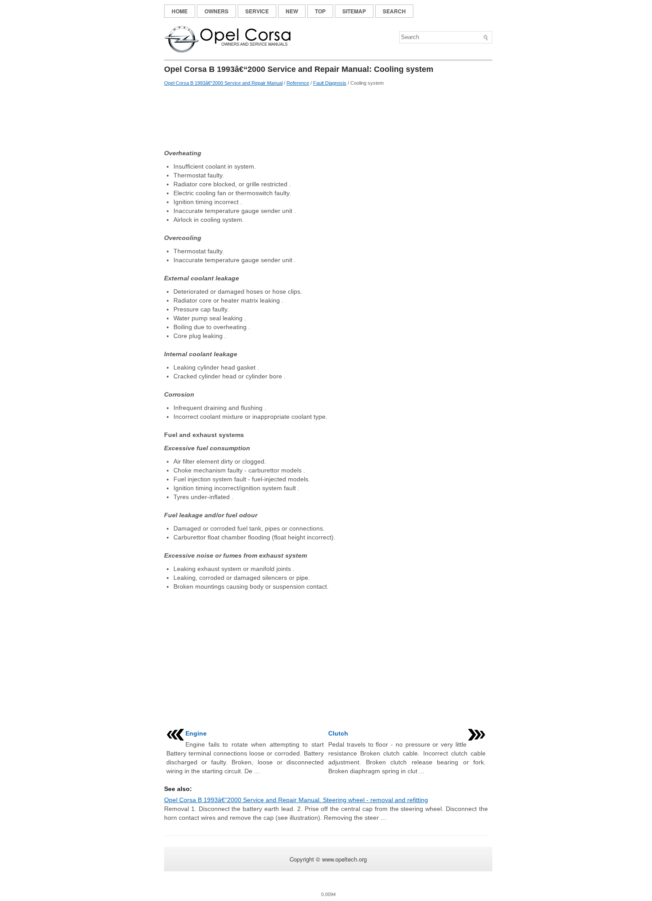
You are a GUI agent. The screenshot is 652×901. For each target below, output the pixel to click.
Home (180, 11)
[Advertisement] (326, 117)
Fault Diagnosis (329, 83)
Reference (298, 83)
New (292, 11)
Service (257, 11)
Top (320, 11)
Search (394, 11)
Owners (216, 11)
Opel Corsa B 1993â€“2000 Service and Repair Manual (223, 83)
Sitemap (354, 11)
